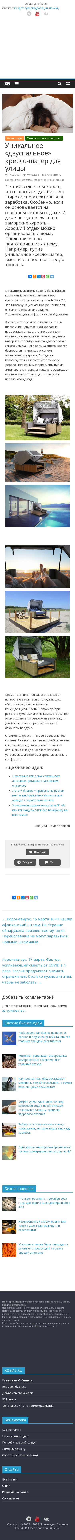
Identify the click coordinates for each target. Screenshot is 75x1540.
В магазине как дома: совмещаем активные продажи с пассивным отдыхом (36, 780)
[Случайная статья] (68, 83)
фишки (59, 180)
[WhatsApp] (47, 276)
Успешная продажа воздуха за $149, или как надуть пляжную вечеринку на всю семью (40, 810)
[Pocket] (43, 276)
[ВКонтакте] (30, 276)
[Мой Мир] (39, 276)
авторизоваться (13, 1010)
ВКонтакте (40, 852)
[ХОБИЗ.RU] (7, 83)
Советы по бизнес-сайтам (20, 1455)
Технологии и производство (44, 138)
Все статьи (9, 1479)
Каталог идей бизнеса (17, 1380)
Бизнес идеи (14, 138)
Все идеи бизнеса (14, 1387)
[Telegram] (52, 276)
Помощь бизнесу (13, 1449)
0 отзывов (33, 174)
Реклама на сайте (15, 1492)
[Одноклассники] (34, 276)
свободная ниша (43, 180)
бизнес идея (52, 174)
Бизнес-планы (11, 1430)
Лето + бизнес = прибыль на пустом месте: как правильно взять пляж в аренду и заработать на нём (38, 795)
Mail (52, 862)
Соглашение (10, 1498)
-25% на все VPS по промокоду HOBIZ (28, 1405)
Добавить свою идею (18, 1393)
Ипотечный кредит (15, 1436)
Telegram (27, 862)
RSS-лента (9, 1399)
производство (23, 180)
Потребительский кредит (19, 1442)
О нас (6, 1486)
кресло (9, 180)
